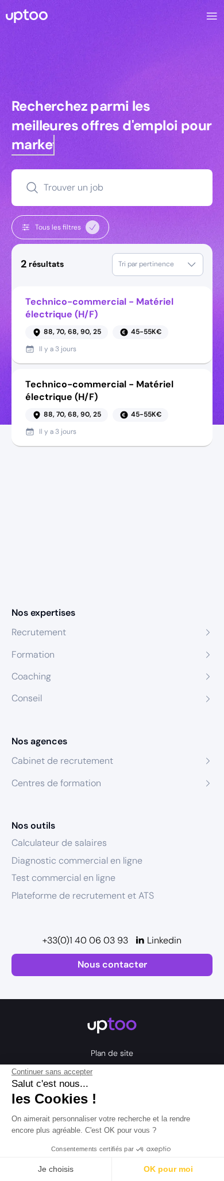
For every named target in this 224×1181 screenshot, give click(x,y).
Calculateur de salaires (59, 843)
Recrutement (38, 632)
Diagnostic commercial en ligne (76, 860)
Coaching (31, 676)
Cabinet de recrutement (62, 761)
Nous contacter (112, 964)
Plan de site (112, 1053)
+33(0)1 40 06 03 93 (85, 940)
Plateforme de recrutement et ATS (82, 895)
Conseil (26, 698)
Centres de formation (56, 783)
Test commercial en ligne (63, 878)
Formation (33, 654)
